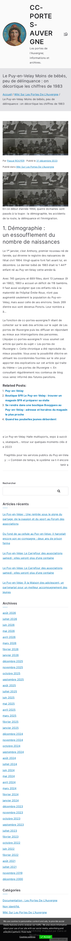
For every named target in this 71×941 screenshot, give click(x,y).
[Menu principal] (65, 34)
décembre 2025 (13, 661)
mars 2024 (9, 788)
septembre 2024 (13, 752)
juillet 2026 (10, 619)
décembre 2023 (13, 806)
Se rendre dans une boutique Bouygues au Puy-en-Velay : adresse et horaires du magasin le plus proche (36, 409)
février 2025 (10, 721)
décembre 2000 (13, 879)
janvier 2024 (11, 800)
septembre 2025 (13, 679)
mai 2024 (9, 776)
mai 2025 (9, 703)
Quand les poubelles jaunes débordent (30, 419)
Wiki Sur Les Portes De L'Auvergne (35, 166)
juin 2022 (9, 848)
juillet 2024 (10, 764)
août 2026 (9, 613)
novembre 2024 (13, 740)
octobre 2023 (11, 818)
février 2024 (10, 794)
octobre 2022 (11, 842)
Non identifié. (11, 906)
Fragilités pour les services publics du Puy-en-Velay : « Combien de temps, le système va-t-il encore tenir (36, 459)
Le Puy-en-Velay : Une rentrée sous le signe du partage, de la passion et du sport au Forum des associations (33, 519)
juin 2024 (9, 770)
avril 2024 (9, 782)
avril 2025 (9, 709)
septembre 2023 (13, 824)
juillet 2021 (10, 867)
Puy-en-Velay (14, 390)
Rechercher (9, 483)
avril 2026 (9, 637)
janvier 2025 (11, 727)
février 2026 (10, 649)
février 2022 (10, 855)
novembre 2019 (12, 873)
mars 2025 (9, 715)
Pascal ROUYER (15, 160)
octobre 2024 (11, 746)
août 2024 (9, 758)
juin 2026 (9, 625)
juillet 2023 (10, 830)
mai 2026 (9, 631)
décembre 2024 (13, 734)
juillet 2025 (10, 691)
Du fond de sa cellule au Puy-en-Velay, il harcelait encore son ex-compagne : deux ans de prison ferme (34, 538)
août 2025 (9, 685)
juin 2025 (9, 697)
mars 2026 (9, 643)
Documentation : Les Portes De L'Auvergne (30, 900)
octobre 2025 (11, 673)
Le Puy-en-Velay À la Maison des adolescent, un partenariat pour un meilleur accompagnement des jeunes (35, 587)
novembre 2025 (13, 667)
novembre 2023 (13, 812)
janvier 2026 (11, 655)
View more (26, 932)
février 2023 (10, 836)
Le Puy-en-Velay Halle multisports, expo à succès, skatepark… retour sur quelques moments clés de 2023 (35, 441)
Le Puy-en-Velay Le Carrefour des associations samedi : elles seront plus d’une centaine (32, 556)
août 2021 (9, 861)
